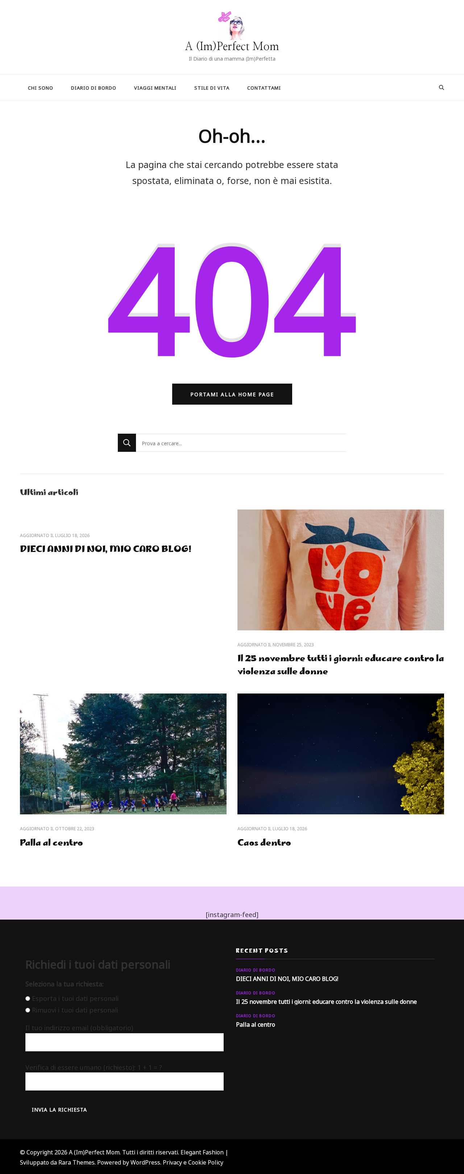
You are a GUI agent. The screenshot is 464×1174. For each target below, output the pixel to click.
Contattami (264, 87)
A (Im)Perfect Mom (232, 46)
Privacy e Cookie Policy (193, 1162)
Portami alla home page (232, 393)
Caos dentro (264, 843)
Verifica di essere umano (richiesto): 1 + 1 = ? (93, 1066)
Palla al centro (51, 843)
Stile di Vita (211, 87)
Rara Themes (76, 1162)
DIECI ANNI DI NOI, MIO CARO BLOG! (105, 550)
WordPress (145, 1162)
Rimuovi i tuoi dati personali (75, 1009)
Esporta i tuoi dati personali (75, 997)
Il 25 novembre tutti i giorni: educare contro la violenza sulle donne (340, 666)
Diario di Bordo (93, 87)
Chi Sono (40, 87)
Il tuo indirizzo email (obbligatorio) (79, 1027)
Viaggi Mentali (155, 87)
